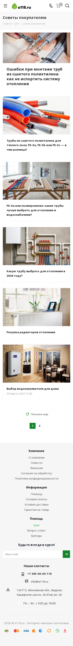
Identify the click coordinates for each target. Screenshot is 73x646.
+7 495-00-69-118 (39, 573)
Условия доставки (36, 504)
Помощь (36, 494)
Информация (36, 487)
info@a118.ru (39, 581)
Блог (37, 525)
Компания (36, 451)
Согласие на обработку (36, 473)
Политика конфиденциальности (36, 478)
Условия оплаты (36, 499)
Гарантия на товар (36, 509)
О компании (37, 457)
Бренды (36, 535)
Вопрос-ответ (36, 530)
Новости (36, 463)
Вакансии (36, 468)
